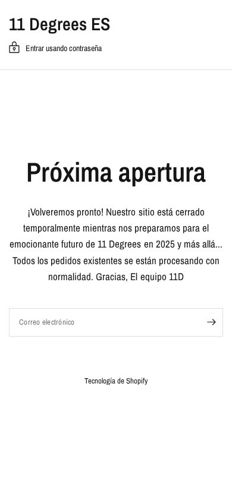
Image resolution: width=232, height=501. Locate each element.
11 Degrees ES (59, 24)
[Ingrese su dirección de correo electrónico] (211, 322)
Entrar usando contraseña (64, 48)
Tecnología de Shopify (116, 381)
